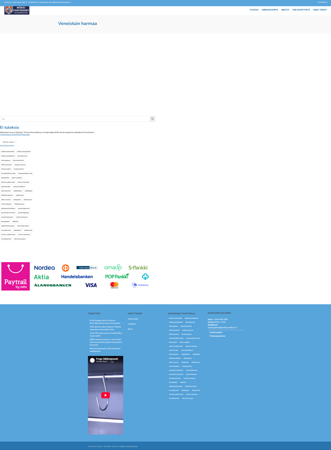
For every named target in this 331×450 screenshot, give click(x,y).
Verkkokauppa (270, 10)
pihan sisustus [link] (6, 199)
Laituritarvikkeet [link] (19, 186)
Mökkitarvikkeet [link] (7, 195)
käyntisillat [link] (5, 178)
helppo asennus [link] (20, 165)
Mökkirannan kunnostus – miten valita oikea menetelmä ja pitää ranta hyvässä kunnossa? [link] (106, 342)
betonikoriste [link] (22, 156)
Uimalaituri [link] (17, 230)
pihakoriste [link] (20, 195)
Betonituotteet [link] (18, 160)
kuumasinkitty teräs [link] (25, 173)
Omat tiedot (320, 10)
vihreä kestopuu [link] (20, 239)
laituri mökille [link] (17, 178)
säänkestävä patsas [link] (7, 226)
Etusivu (254, 10)
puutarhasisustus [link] (7, 217)
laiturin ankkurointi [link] (8, 182)
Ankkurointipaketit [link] (24, 151)
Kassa (130, 329)
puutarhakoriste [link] (24, 208)
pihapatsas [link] (17, 199)
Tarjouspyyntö (301, 10)
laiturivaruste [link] (6, 191)
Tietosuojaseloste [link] (217, 336)
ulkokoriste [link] (28, 230)
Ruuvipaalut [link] (5, 221)
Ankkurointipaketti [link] (8, 156)
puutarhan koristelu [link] (8, 212)
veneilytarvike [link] (6, 239)
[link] (321, 2)
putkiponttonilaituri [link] (8, 208)
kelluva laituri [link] (6, 169)
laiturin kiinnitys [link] (23, 182)
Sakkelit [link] (15, 221)
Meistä (285, 10)
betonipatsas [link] (5, 160)
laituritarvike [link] (5, 186)
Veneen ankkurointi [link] (8, 234)
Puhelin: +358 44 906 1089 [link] (14, 2)
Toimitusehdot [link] (216, 332)
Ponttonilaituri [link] (6, 204)
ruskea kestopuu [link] (22, 217)
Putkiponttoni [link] (19, 204)
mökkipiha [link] (28, 191)
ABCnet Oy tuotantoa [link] (129, 446)
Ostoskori (132, 324)
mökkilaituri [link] (17, 191)
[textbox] (8, 142)
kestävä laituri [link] (19, 169)
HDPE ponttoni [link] (6, 165)
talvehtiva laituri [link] (23, 226)
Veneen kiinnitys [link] (24, 234)
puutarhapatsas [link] (23, 212)
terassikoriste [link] (6, 230)
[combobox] (8, 142)
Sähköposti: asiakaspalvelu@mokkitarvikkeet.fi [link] (49, 2)
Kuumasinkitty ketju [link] (8, 173)
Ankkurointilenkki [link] (7, 151)
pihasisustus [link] (28, 199)
